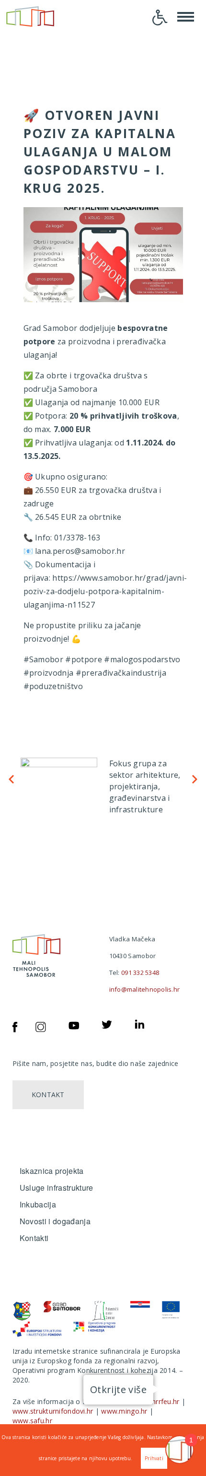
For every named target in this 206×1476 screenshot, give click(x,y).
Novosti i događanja (55, 1221)
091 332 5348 (140, 972)
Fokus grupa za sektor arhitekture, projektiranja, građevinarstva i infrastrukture (145, 786)
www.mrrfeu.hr (156, 1401)
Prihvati (154, 1458)
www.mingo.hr (124, 1411)
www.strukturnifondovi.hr (52, 1411)
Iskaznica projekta (52, 1170)
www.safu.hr (32, 1420)
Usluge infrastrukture (56, 1187)
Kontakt (48, 1094)
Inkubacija (38, 1204)
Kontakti (34, 1237)
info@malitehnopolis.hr (144, 989)
